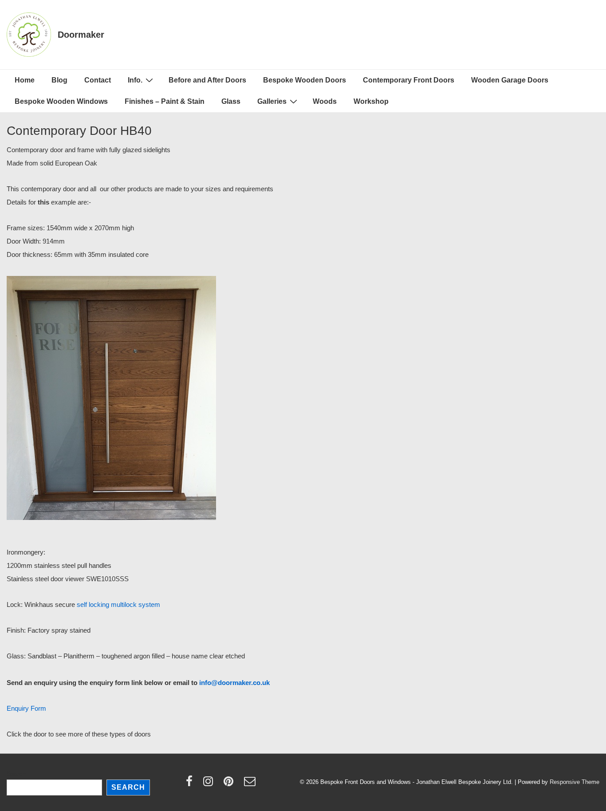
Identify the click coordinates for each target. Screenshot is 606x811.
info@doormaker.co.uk (234, 682)
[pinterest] (230, 784)
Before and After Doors (207, 80)
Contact (97, 80)
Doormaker (81, 34)
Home (25, 80)
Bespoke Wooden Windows (61, 101)
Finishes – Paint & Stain (165, 101)
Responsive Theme (574, 782)
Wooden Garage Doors (509, 80)
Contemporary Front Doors (408, 80)
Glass (230, 101)
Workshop (371, 101)
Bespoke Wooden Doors (304, 80)
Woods (325, 101)
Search (16, 774)
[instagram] (210, 784)
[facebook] (191, 784)
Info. (135, 80)
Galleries (272, 101)
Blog (59, 80)
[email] (251, 784)
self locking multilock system (118, 604)
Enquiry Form (26, 708)
